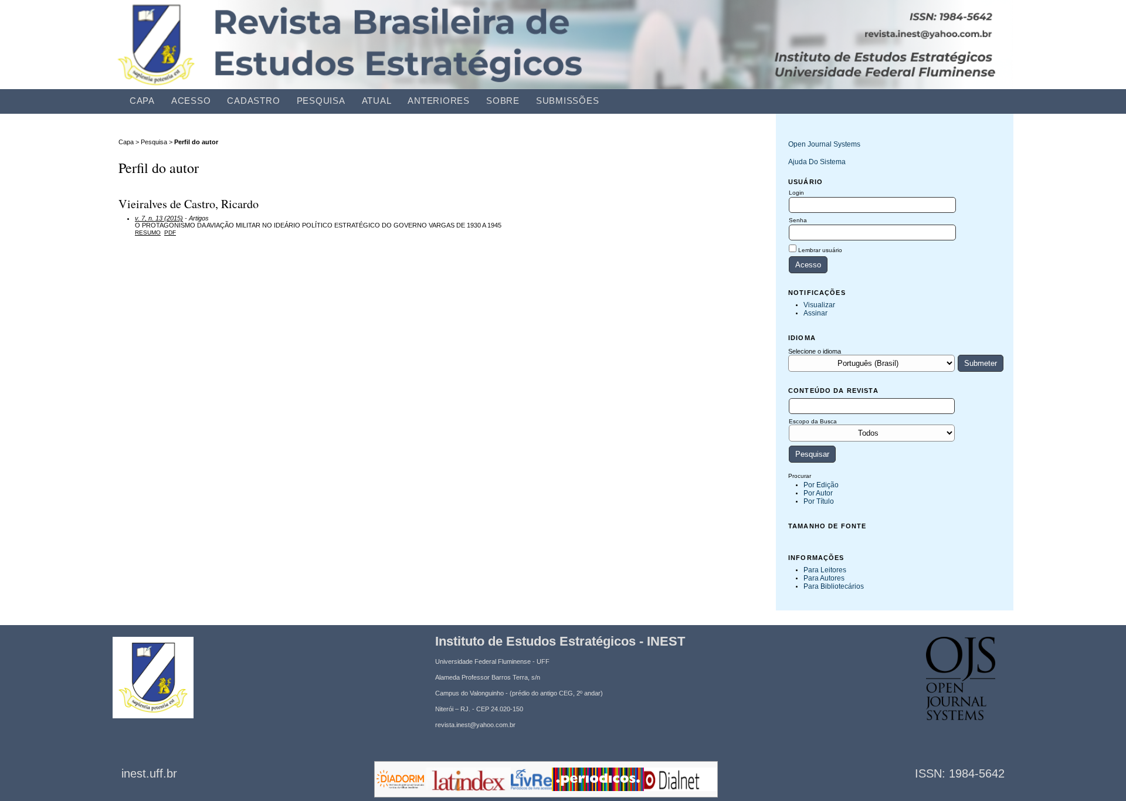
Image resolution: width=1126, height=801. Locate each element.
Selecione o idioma (814, 351)
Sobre (503, 101)
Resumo (148, 232)
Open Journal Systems (824, 144)
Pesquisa (321, 101)
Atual (377, 101)
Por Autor (818, 493)
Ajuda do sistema (817, 162)
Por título (818, 501)
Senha (798, 220)
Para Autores (823, 578)
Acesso (191, 101)
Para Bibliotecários (833, 586)
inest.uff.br (149, 773)
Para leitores (824, 570)
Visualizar (819, 305)
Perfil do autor (196, 141)
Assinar (815, 313)
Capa (142, 101)
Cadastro (253, 101)
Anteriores (439, 101)
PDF (170, 232)
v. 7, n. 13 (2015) (159, 218)
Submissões (567, 101)
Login (796, 192)
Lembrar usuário (820, 250)
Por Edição (821, 485)
